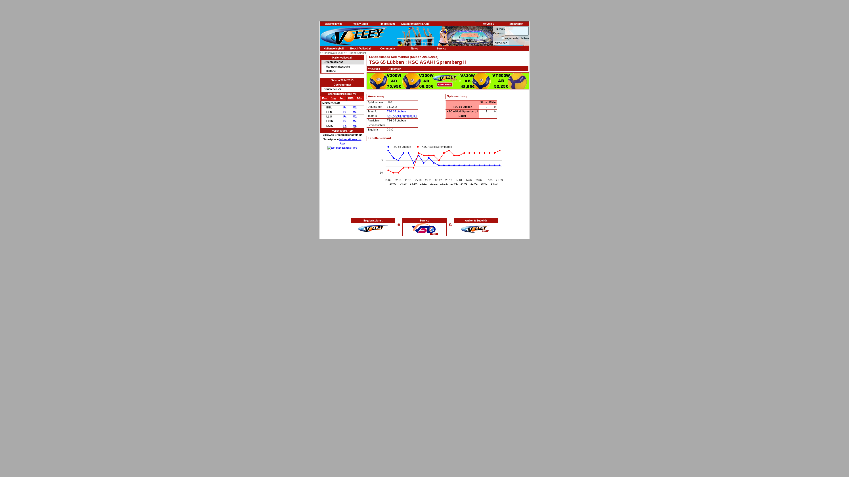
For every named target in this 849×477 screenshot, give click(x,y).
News (414, 48)
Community (387, 48)
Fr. (344, 107)
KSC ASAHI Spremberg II (402, 115)
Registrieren (515, 23)
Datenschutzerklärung (415, 23)
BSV (359, 98)
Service (441, 48)
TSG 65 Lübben (396, 111)
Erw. (325, 98)
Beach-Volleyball (360, 48)
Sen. (342, 98)
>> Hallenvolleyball (332, 53)
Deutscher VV (332, 89)
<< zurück (374, 68)
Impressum (388, 23)
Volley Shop (360, 23)
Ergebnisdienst (333, 62)
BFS (351, 98)
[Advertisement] (447, 197)
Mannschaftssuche (338, 66)
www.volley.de (333, 23)
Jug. (333, 98)
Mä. (355, 107)
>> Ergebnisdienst (355, 53)
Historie (331, 71)
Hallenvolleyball (334, 48)
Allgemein (394, 68)
